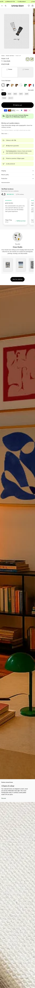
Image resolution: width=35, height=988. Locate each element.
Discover (3, 798)
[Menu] (2, 6)
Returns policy (5, 174)
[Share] (32, 59)
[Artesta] (17, 5)
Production (4, 178)
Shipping (3, 170)
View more (4, 133)
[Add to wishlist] (27, 59)
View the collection (17, 279)
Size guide (31, 90)
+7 (30, 111)
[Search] (5, 6)
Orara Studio (6, 61)
